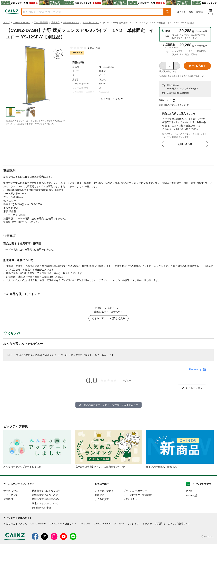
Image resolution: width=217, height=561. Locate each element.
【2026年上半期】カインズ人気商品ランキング (100, 466)
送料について (165, 100)
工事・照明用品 (41, 22)
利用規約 (99, 495)
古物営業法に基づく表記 (45, 495)
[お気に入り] (58, 54)
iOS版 (189, 491)
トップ (6, 22)
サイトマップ (10, 495)
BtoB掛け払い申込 (41, 507)
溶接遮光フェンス (71, 22)
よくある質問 (102, 499)
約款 (37, 355)
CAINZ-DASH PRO (21, 22)
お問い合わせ (185, 144)
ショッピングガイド (105, 490)
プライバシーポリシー (135, 490)
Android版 (191, 495)
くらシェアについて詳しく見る (108, 318)
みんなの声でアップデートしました (22, 466)
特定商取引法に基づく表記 (46, 490)
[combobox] (90, 12)
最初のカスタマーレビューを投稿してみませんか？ (111, 405)
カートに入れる (197, 65)
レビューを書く (95, 48)
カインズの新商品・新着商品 (161, 466)
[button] (167, 12)
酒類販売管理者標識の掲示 (46, 499)
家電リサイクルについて (45, 503)
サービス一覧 (10, 490)
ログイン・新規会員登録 (190, 11)
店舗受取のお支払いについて (172, 105)
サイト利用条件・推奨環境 (137, 495)
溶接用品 (55, 22)
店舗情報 (8, 499)
